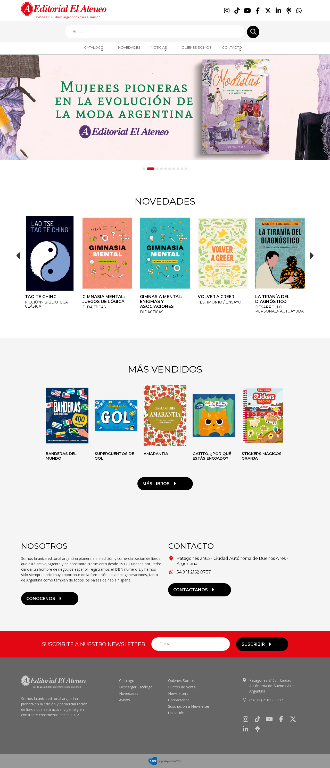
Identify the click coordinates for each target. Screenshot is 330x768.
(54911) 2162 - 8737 (266, 699)
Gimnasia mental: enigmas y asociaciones (161, 301)
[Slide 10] (186, 168)
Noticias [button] (159, 47)
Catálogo (126, 680)
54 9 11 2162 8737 (194, 572)
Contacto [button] (232, 47)
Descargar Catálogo (136, 687)
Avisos (124, 699)
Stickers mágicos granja (262, 456)
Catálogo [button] (94, 47)
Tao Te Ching (40, 296)
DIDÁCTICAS (94, 307)
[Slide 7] (173, 168)
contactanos (190, 589)
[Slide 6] (169, 168)
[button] (18, 255)
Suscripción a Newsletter (188, 706)
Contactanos (178, 699)
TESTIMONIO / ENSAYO (219, 302)
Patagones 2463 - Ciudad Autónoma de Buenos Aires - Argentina (273, 686)
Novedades (129, 47)
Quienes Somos (197, 47)
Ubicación (176, 712)
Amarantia (156, 453)
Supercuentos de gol (114, 456)
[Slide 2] (150, 168)
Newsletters (178, 693)
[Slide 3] (157, 168)
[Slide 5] (165, 168)
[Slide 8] (178, 168)
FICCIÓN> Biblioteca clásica (46, 304)
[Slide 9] (182, 168)
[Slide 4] (161, 168)
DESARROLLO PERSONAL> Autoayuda (279, 309)
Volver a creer (216, 296)
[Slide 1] (144, 168)
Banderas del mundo (61, 456)
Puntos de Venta (182, 687)
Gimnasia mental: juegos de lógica (103, 299)
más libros (156, 483)
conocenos (40, 598)
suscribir (253, 644)
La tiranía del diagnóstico (272, 299)
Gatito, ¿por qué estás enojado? (212, 456)
